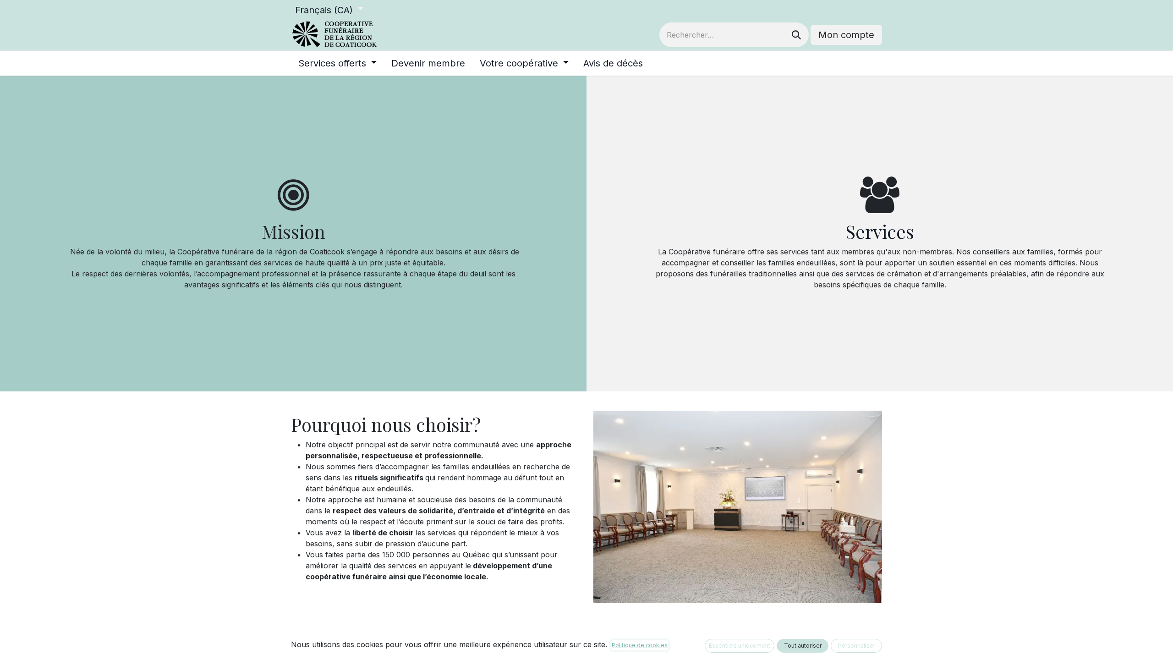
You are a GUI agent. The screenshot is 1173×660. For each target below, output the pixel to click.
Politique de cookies (640, 645)
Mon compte (846, 34)
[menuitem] (337, 63)
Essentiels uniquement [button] (739, 645)
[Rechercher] (796, 34)
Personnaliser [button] (856, 645)
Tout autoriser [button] (803, 645)
